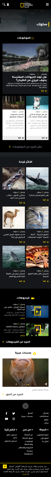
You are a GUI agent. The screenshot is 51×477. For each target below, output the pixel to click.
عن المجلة (28, 434)
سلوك (32, 74)
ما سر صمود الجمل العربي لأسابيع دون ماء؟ (14, 236)
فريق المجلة (27, 438)
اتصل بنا (45, 441)
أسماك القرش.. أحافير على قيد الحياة (14, 308)
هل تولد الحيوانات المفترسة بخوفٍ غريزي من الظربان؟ (29, 78)
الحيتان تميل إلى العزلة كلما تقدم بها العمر (15, 275)
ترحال (46, 422)
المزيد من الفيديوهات (18, 342)
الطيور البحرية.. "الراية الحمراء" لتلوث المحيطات (38, 236)
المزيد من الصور (14, 394)
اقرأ (42, 90)
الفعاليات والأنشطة (29, 443)
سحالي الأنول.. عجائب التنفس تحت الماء (15, 196)
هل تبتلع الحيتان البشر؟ (39, 195)
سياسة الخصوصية (28, 452)
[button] (28, 384)
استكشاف (44, 416)
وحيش (44, 74)
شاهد (22, 318)
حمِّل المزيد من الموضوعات (27, 147)
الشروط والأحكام (26, 447)
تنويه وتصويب (43, 434)
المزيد (24, 474)
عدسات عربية (27, 416)
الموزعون (45, 438)
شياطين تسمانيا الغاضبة (15, 326)
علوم (46, 419)
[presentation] (35, 384)
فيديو (30, 412)
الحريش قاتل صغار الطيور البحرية (38, 275)
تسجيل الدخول (11, 440)
